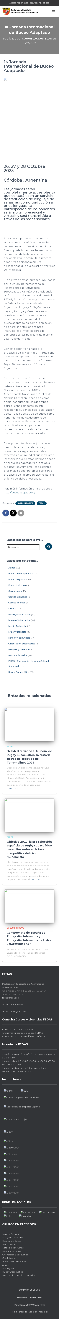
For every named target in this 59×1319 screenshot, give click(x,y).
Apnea (11, 567)
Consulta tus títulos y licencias (17, 1029)
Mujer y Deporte (17, 632)
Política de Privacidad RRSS (30, 1305)
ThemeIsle (43, 1311)
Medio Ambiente (17, 626)
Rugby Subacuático (18, 672)
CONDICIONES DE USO (29, 1290)
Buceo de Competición (14, 1261)
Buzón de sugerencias (14, 1011)
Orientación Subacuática (21, 643)
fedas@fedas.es (10, 997)
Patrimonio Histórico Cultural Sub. (20, 1275)
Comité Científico (17, 597)
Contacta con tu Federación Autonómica (23, 1036)
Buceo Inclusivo (25, 503)
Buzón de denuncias (13, 1004)
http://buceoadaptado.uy (19, 492)
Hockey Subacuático (19, 614)
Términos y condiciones (29, 1297)
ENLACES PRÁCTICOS (39, 3)
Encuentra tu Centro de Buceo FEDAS (22, 1033)
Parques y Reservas (19, 649)
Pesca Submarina (17, 655)
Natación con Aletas (19, 637)
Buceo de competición (20, 573)
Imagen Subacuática (19, 620)
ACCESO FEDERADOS (18, 3)
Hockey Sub (8, 1268)
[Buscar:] (26, 549)
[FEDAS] (21, 11)
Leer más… (13, 788)
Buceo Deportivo (17, 579)
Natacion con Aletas (12, 1247)
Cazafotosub (15, 591)
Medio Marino (9, 1244)
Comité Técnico (16, 602)
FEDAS (41, 503)
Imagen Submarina (12, 1237)
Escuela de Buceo (11, 1241)
